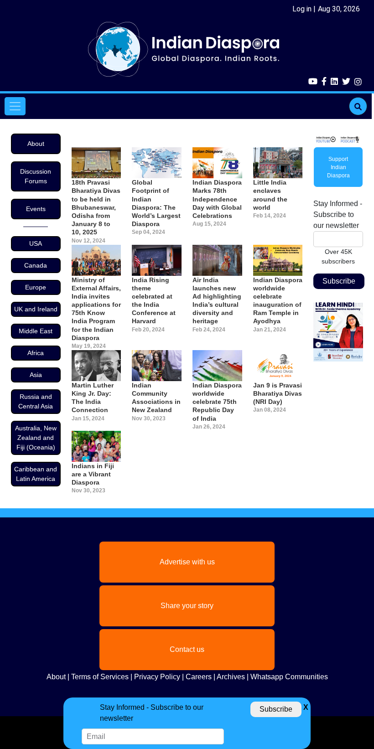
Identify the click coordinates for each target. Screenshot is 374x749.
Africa (35, 352)
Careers (199, 677)
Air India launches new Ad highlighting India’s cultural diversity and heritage (216, 300)
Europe (35, 287)
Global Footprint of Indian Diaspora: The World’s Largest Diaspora (156, 203)
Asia (36, 374)
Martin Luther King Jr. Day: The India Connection (93, 398)
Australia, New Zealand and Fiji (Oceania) (36, 437)
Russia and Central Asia (35, 401)
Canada (35, 265)
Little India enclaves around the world (270, 195)
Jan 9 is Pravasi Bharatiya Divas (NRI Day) (277, 393)
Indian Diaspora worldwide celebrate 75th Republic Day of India (217, 402)
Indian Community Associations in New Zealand (156, 398)
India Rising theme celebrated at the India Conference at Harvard (154, 300)
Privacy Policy (157, 677)
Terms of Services (100, 677)
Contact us (187, 649)
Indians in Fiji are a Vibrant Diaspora (93, 474)
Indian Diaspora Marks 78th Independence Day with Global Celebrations (217, 199)
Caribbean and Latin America (35, 473)
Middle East (35, 331)
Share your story (187, 606)
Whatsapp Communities (289, 677)
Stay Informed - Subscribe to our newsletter (337, 214)
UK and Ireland (35, 309)
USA (35, 243)
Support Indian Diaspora (338, 167)
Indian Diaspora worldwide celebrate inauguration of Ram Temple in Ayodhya (277, 300)
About (35, 143)
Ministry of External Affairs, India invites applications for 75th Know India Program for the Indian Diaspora (96, 308)
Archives (231, 677)
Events (36, 208)
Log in (302, 9)
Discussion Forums (35, 176)
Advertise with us (187, 562)
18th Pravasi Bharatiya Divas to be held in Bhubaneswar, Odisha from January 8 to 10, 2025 (96, 207)
